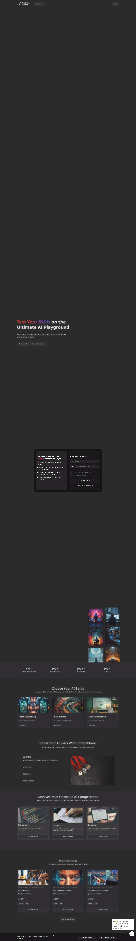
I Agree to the (82, 472)
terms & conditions (86, 472)
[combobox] (72, 466)
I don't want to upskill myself (84, 485)
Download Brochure (85, 481)
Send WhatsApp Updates (79, 475)
